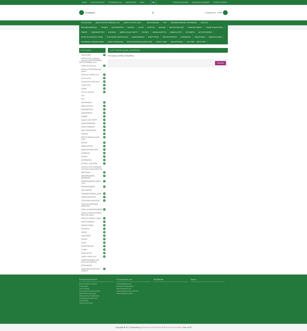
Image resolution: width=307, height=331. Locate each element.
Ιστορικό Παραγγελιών (124, 286)
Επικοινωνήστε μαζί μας (88, 284)
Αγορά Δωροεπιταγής (124, 293)
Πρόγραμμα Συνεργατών (88, 298)
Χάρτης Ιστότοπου (86, 303)
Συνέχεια (220, 63)
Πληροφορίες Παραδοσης (89, 296)
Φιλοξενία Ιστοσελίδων (173, 327)
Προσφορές (84, 300)
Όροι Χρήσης (84, 288)
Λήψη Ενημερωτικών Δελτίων (127, 291)
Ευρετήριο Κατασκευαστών (89, 291)
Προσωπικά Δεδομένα (87, 293)
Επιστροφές (83, 286)
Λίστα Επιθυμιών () (123, 288)
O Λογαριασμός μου (124, 284)
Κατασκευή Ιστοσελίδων (152, 327)
